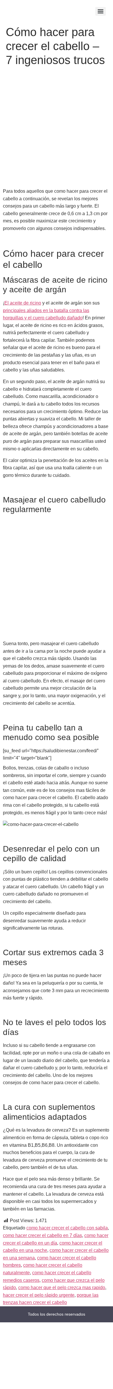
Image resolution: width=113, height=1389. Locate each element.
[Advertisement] (56, 128)
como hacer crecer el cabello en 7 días (42, 1235)
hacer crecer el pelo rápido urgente (38, 1295)
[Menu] (100, 11)
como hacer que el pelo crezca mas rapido (61, 1287)
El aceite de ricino (22, 302)
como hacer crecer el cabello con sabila (67, 1227)
